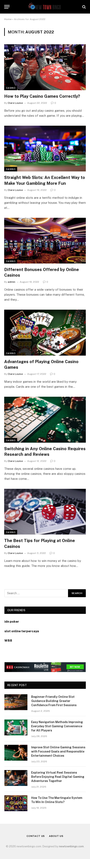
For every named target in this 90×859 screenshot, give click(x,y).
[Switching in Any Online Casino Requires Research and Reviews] (45, 419)
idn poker (11, 621)
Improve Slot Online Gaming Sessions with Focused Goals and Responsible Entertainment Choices (58, 751)
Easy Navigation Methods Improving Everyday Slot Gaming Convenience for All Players (57, 726)
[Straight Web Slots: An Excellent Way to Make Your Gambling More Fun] (45, 148)
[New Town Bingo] (45, 7)
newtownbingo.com (71, 846)
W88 (8, 640)
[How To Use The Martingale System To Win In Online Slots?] (15, 803)
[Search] (83, 6)
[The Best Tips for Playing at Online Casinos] (45, 512)
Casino (10, 88)
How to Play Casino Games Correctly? (42, 96)
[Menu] (7, 6)
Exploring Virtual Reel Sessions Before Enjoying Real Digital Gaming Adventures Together (57, 777)
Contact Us (36, 836)
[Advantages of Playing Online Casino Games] (45, 332)
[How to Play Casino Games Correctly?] (45, 67)
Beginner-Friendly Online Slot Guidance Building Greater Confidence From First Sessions (54, 701)
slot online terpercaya (21, 631)
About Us (56, 836)
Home (8, 19)
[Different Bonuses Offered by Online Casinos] (45, 241)
